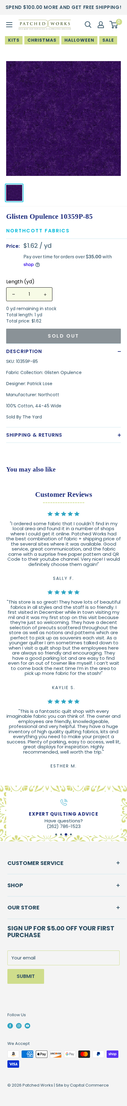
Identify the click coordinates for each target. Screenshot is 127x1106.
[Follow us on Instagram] (19, 1025)
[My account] (101, 24)
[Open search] (88, 24)
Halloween (79, 40)
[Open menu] (9, 24)
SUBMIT (26, 976)
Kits (13, 40)
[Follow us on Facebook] (10, 1025)
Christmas (41, 40)
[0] (114, 24)
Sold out (63, 335)
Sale (108, 40)
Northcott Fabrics (38, 230)
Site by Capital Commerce (82, 1085)
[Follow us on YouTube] (27, 1025)
